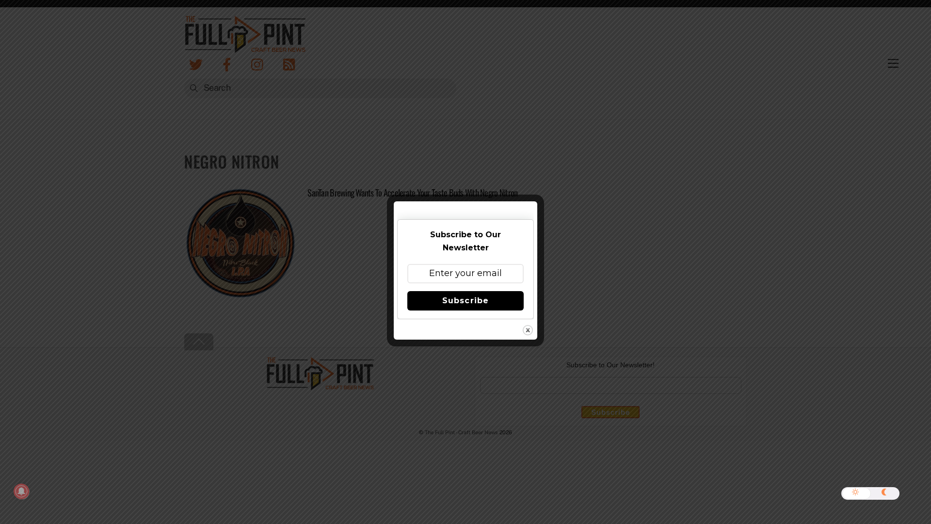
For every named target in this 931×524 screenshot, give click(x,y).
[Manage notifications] (21, 491)
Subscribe (465, 300)
